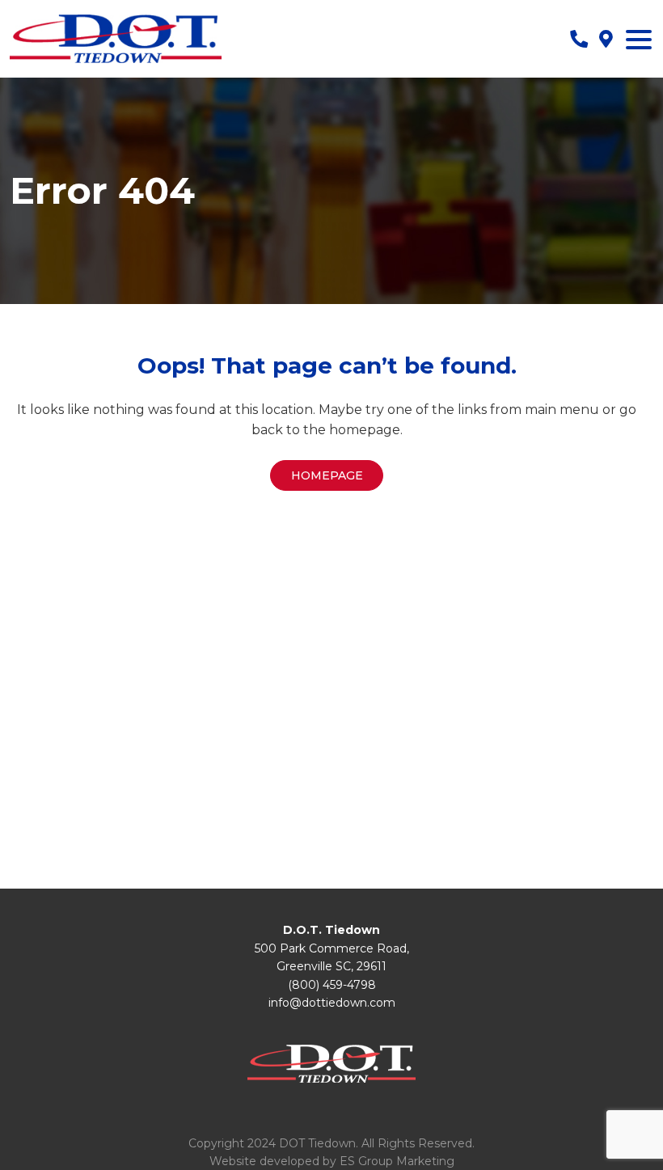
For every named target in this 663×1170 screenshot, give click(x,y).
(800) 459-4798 (332, 985)
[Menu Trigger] (638, 38)
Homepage (327, 475)
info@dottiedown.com (331, 1002)
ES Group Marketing (397, 1161)
